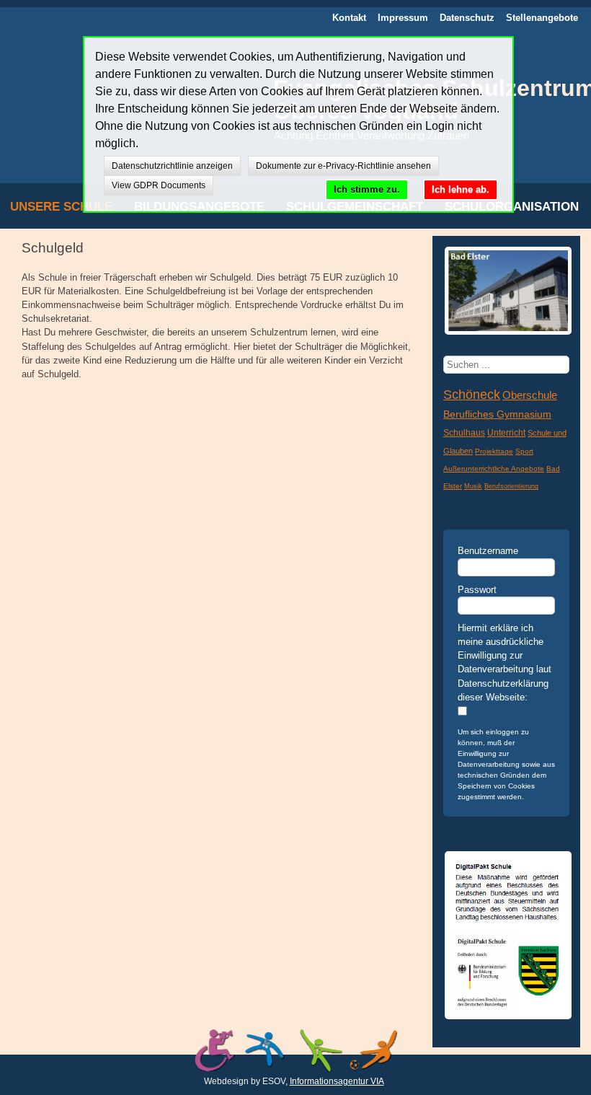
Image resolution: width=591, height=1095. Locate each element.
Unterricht (506, 432)
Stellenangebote (542, 17)
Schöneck (471, 394)
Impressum (403, 17)
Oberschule (529, 395)
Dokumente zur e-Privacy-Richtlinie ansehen (343, 166)
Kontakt (349, 17)
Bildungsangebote (199, 207)
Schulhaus (464, 433)
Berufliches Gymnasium (497, 414)
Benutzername (488, 550)
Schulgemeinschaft (354, 207)
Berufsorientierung (511, 486)
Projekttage (494, 451)
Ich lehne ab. (460, 189)
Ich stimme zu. (367, 189)
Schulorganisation (512, 207)
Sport (524, 451)
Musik (473, 486)
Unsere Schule (61, 207)
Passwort (477, 589)
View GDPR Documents (158, 185)
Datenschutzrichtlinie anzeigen (172, 166)
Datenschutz (467, 17)
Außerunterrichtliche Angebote (493, 468)
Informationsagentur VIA (337, 1081)
